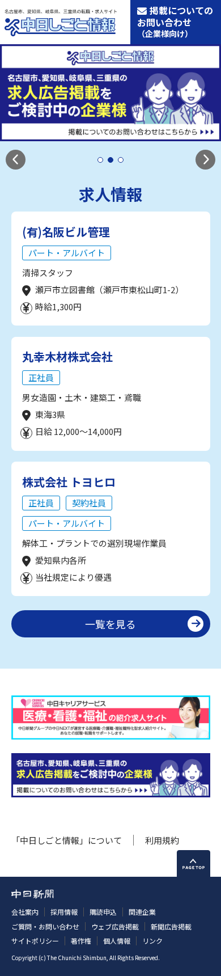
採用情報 (64, 911)
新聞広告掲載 (171, 926)
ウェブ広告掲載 (115, 926)
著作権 (81, 940)
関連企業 (142, 911)
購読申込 (103, 911)
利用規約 (162, 840)
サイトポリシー (35, 940)
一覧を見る (110, 623)
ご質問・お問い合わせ (45, 926)
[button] (16, 160)
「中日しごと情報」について (66, 840)
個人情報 (116, 940)
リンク (152, 940)
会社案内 (25, 911)
